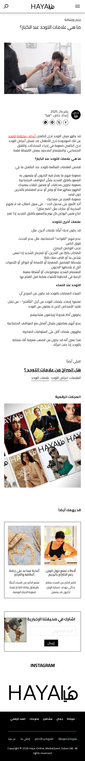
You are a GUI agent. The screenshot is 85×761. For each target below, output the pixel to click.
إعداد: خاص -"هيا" (56, 115)
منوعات (34, 718)
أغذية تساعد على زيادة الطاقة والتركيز (24, 572)
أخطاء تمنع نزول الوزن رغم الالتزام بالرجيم (61, 572)
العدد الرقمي (18, 718)
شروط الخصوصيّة (67, 738)
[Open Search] (6, 6)
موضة (71, 718)
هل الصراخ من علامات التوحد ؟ (52, 370)
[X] (59, 122)
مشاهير (47, 718)
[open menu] (71, 6)
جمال (59, 718)
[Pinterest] (52, 122)
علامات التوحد (40, 378)
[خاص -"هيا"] (76, 115)
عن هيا (12, 738)
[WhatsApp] (45, 122)
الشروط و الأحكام (44, 738)
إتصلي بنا (25, 738)
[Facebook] (65, 122)
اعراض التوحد (59, 378)
